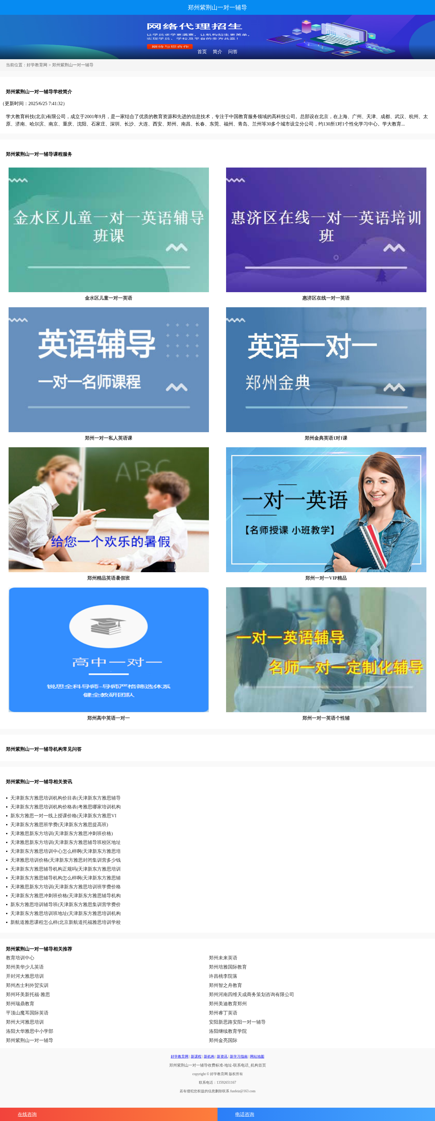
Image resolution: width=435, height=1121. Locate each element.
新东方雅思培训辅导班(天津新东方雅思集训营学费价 (65, 904)
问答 (233, 51)
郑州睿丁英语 (223, 1012)
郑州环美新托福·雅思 (28, 994)
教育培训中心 (20, 957)
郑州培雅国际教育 (228, 966)
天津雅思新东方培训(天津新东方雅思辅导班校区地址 (65, 842)
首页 (202, 51)
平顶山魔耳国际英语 (27, 1012)
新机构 (209, 1056)
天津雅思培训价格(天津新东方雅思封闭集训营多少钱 (65, 860)
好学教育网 (37, 65)
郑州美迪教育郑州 (228, 1003)
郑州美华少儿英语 (25, 966)
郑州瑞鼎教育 (20, 1003)
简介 (217, 51)
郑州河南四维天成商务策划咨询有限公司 (251, 994)
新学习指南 (239, 1056)
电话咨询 (244, 1114)
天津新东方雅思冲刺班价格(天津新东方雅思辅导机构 (65, 895)
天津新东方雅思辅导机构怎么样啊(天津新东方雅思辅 (65, 877)
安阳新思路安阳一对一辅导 (237, 1021)
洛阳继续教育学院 (228, 1031)
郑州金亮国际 (223, 1040)
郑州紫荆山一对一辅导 (217, 7)
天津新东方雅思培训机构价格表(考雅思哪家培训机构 (65, 806)
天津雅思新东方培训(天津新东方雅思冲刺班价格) (61, 833)
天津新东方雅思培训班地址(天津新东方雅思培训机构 (65, 913)
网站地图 (257, 1056)
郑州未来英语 (223, 957)
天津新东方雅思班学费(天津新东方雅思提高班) (59, 824)
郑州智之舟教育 (225, 985)
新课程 (196, 1056)
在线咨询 (27, 1114)
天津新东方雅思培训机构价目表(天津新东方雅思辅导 (65, 797)
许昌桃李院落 (223, 976)
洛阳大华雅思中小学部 (29, 1031)
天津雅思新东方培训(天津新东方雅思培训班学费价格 (65, 886)
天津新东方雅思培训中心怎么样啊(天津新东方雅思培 (65, 851)
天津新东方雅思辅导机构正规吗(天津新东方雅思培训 (65, 868)
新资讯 (222, 1056)
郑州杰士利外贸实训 (27, 985)
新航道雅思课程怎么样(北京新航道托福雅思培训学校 (65, 922)
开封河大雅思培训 (25, 976)
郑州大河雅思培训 (25, 1021)
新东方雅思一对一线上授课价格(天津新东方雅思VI (63, 815)
